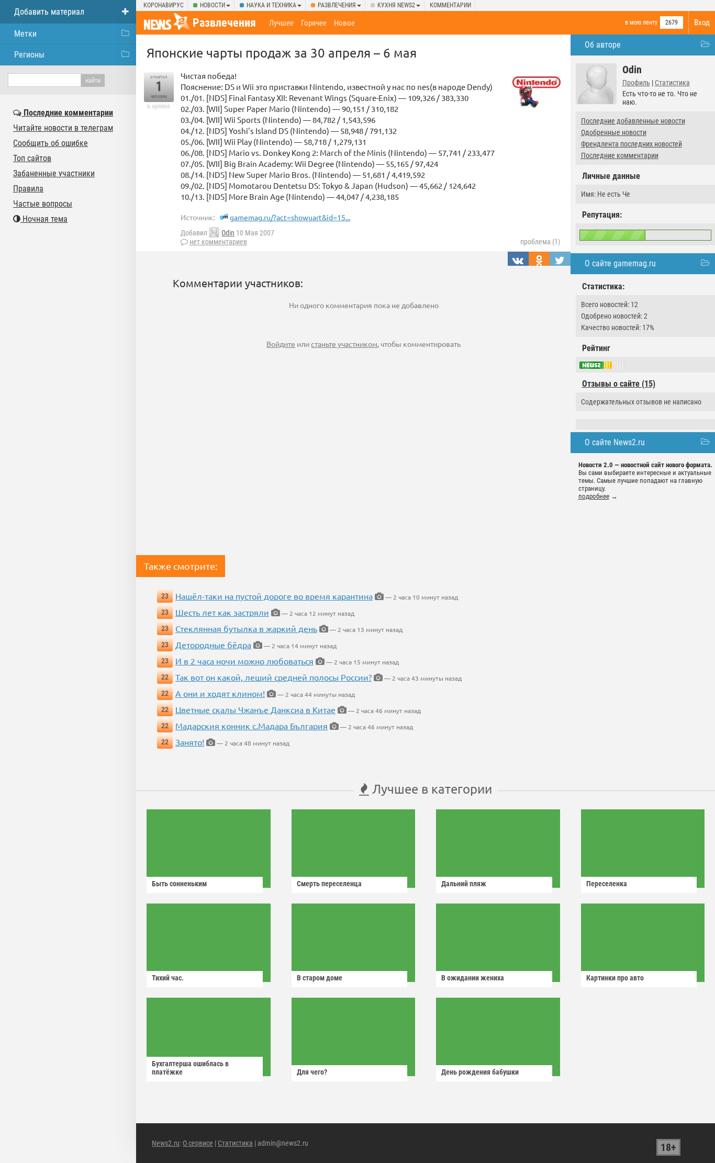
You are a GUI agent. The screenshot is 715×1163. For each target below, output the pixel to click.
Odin (227, 233)
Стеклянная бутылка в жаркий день (246, 628)
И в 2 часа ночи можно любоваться (244, 661)
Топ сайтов (32, 158)
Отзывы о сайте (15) (618, 384)
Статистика (672, 82)
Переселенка (606, 883)
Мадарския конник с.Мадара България (251, 725)
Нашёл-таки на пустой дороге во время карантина (274, 596)
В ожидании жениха (472, 978)
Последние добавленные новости (633, 121)
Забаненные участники (54, 173)
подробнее (593, 496)
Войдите (280, 343)
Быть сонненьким (179, 883)
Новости (212, 5)
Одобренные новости (613, 132)
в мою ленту (641, 22)
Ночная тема (44, 219)
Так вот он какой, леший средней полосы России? (273, 677)
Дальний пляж (463, 883)
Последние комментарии (619, 155)
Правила (28, 189)
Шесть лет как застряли (222, 612)
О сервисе (198, 1143)
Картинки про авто (615, 978)
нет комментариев (218, 242)
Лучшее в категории (430, 788)
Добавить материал (49, 12)
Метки (25, 34)
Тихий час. (168, 978)
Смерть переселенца (329, 883)
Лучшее (281, 23)
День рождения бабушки (480, 1072)
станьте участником (344, 343)
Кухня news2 (396, 5)
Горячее (314, 23)
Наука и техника (271, 5)
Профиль (636, 82)
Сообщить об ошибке (50, 143)
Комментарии (450, 5)
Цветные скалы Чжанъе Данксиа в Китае (255, 709)
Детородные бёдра (213, 644)
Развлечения (337, 5)
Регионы (29, 55)
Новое (344, 23)
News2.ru (166, 1143)
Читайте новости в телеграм (63, 128)
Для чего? (312, 1072)
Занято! (189, 742)
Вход (702, 22)
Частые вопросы (42, 204)
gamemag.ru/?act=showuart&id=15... (290, 217)
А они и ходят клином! (220, 693)
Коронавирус (163, 5)
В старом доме (319, 978)
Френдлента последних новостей (631, 144)
